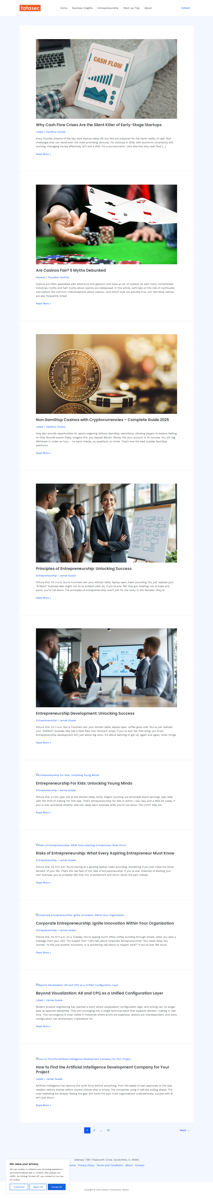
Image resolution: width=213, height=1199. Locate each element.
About (148, 8)
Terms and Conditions (110, 1165)
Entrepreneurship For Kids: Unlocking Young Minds (84, 783)
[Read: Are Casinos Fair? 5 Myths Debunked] (106, 224)
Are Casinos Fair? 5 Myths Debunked (71, 270)
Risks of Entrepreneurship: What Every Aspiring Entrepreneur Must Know (105, 853)
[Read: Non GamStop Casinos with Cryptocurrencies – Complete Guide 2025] (106, 373)
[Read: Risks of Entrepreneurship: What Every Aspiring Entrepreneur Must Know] (81, 845)
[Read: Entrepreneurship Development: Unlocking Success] (106, 667)
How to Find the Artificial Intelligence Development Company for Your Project (102, 1070)
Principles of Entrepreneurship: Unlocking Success (84, 568)
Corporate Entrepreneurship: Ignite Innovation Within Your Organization (105, 923)
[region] (38, 1176)
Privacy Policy (86, 1165)
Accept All (57, 1187)
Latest (39, 131)
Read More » (43, 154)
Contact (139, 1165)
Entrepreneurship (108, 8)
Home (63, 8)
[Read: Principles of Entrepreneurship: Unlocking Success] (106, 522)
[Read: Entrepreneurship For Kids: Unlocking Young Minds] (67, 775)
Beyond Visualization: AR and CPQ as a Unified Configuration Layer (99, 993)
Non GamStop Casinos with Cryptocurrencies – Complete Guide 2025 (102, 419)
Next (185, 1130)
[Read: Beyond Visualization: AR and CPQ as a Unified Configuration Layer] (77, 984)
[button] (185, 8)
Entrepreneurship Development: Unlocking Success (85, 713)
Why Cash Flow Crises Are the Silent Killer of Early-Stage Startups (99, 124)
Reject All (38, 1187)
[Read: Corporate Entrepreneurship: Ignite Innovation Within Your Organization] (80, 915)
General (40, 277)
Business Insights (82, 8)
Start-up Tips (131, 8)
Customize (19, 1187)
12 (108, 1130)
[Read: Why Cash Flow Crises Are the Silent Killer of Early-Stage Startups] (106, 78)
